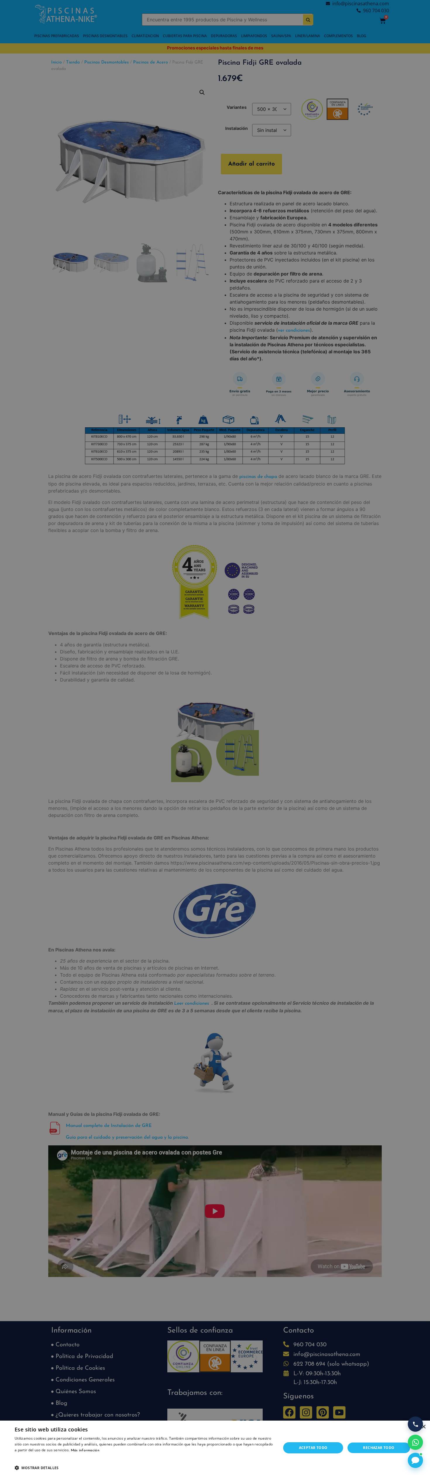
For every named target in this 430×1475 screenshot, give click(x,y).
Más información (85, 1450)
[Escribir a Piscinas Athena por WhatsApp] (415, 1442)
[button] (144, 1468)
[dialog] (215, 737)
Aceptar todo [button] (313, 1447)
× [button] (423, 1427)
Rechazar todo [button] (378, 1447)
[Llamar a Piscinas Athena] (415, 1424)
